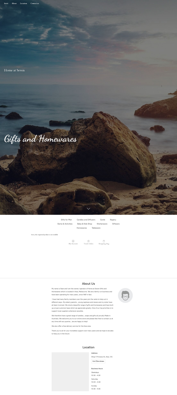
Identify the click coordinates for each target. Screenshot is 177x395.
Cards (102, 220)
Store (6, 3)
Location (23, 3)
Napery (113, 220)
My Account (73, 244)
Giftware (116, 224)
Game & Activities (64, 224)
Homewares (82, 228)
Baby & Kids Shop (84, 224)
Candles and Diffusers (86, 220)
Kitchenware (102, 224)
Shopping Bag (104, 244)
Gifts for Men (66, 220)
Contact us (35, 3)
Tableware (96, 228)
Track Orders (88, 244)
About (14, 3)
